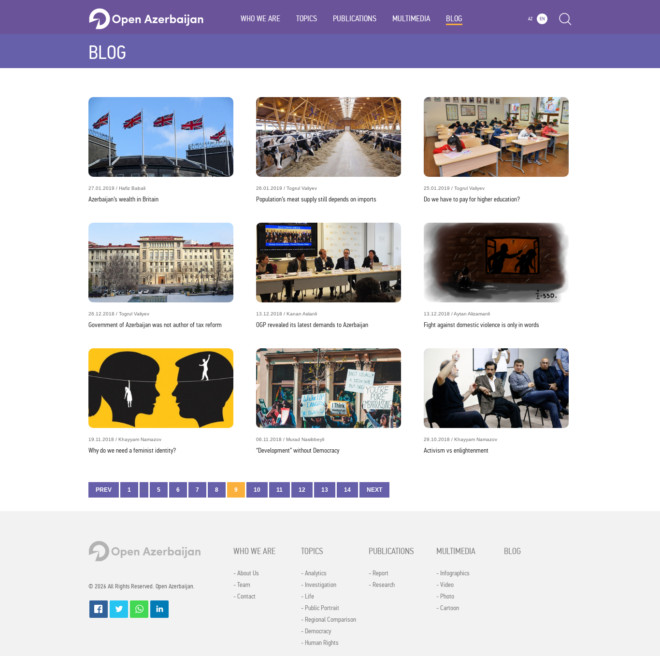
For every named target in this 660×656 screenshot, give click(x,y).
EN (542, 19)
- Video (445, 585)
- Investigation (318, 585)
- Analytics (314, 573)
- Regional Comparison (328, 619)
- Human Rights (320, 643)
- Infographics (453, 573)
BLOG (454, 19)
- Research (382, 585)
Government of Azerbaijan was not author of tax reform (155, 320)
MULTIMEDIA (411, 19)
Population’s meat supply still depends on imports (316, 194)
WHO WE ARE (260, 19)
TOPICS (306, 19)
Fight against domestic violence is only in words (481, 320)
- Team (241, 585)
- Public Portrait (320, 608)
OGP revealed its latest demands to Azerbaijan (312, 320)
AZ (530, 19)
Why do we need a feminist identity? (132, 446)
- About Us (246, 573)
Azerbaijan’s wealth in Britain (123, 194)
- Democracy (316, 631)
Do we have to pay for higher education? (472, 194)
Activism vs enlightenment (460, 446)
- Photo (445, 596)
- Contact (244, 596)
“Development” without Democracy (297, 446)
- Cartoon (447, 608)
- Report (378, 573)
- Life (307, 596)
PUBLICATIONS (354, 19)
